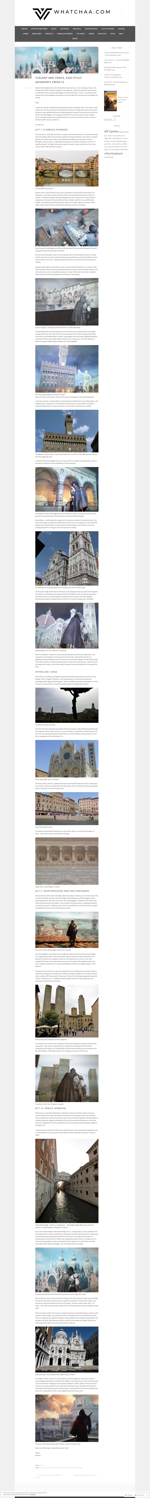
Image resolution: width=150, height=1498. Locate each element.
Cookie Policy (33, 1494)
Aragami (24, 29)
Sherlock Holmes (116, 144)
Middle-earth (36, 34)
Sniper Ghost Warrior (65, 34)
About (121, 34)
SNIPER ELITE (49, 34)
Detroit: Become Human (39, 29)
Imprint (75, 38)
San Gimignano (67, 1467)
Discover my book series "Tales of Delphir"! (123, 100)
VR (110, 149)
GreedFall (121, 29)
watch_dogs (102, 34)
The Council (81, 34)
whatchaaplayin (113, 153)
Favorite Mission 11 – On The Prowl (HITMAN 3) (117, 60)
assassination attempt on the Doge (52, 1303)
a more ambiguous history (84, 88)
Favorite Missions (91, 29)
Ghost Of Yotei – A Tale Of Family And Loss (115, 82)
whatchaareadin (108, 157)
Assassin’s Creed (63, 1448)
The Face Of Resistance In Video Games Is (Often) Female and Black (48, 1476)
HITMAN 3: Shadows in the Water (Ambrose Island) (85, 1475)
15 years (40, 1467)
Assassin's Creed (46, 1467)
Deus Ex (53, 29)
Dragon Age (77, 29)
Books (113, 34)
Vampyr (91, 34)
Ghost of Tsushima (107, 29)
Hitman (25, 34)
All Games (42, 1465)
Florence (55, 1467)
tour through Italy (75, 1467)
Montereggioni (60, 1467)
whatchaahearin (123, 149)
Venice (81, 1467)
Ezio (51, 1467)
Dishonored (64, 29)
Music (109, 144)
